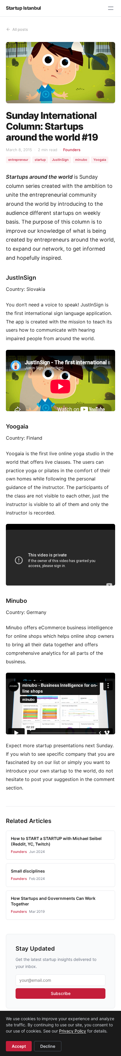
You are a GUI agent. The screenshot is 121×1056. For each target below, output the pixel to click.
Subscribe (60, 993)
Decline (47, 1046)
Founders (71, 149)
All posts (20, 29)
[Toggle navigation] (110, 8)
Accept (19, 1046)
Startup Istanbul (23, 8)
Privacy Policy (72, 1030)
